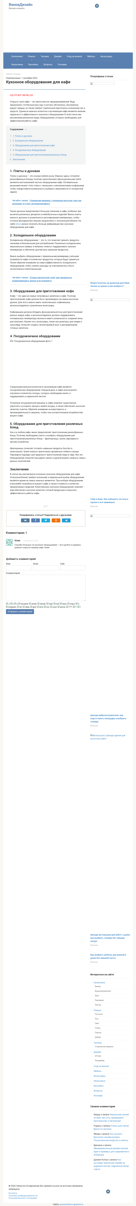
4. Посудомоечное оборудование (29, 150)
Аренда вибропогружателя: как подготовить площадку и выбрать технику (108, 718)
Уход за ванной (74, 56)
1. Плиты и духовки (22, 136)
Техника (45, 56)
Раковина (99, 1000)
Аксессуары (106, 56)
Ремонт (31, 56)
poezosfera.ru (66, 1204)
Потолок (99, 1014)
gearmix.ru (78, 1204)
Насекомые (17, 64)
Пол (96, 1019)
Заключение (19, 159)
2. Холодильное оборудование (28, 140)
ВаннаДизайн (20, 4)
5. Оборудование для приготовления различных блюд (40, 154)
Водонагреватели (103, 991)
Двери (98, 1037)
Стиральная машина (104, 1047)
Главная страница (13, 74)
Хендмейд (99, 1060)
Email (35, 564)
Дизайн (57, 56)
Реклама (62, 64)
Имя (8, 564)
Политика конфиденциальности (23, 1196)
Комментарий (13, 573)
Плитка (98, 1033)
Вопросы (48, 64)
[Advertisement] (68, 32)
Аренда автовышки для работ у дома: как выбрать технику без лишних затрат (110, 937)
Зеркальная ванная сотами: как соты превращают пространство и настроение (111, 1117)
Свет (97, 1023)
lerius (18, 224)
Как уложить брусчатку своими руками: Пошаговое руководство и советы (111, 1137)
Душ (97, 995)
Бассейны (33, 64)
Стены (97, 1028)
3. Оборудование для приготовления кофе (34, 145)
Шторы (98, 1056)
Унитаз (98, 1005)
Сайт (62, 564)
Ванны (98, 986)
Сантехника (17, 56)
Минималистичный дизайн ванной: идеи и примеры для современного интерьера (111, 1151)
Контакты (13, 1193)
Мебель (91, 56)
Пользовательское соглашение (23, 1198)
